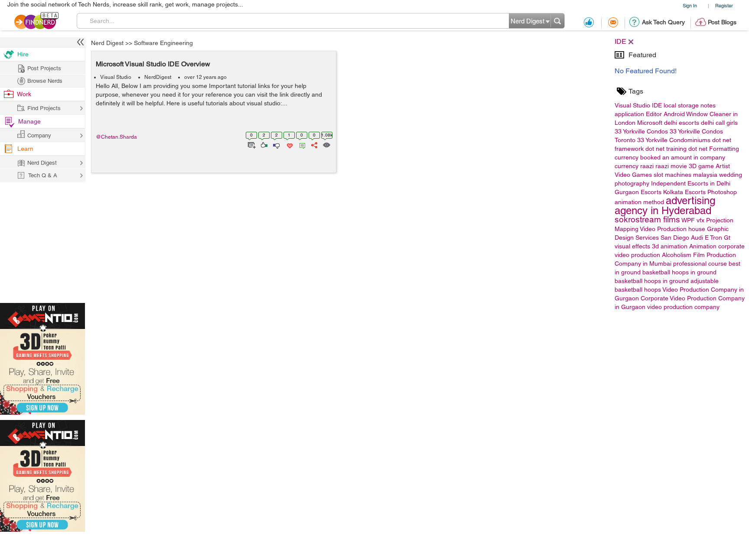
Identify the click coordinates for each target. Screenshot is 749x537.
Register (724, 5)
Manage (29, 121)
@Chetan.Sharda (116, 137)
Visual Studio (115, 77)
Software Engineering (163, 42)
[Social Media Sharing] (313, 144)
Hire (23, 54)
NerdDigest (157, 77)
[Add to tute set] (250, 144)
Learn (25, 148)
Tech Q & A (42, 175)
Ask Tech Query (663, 22)
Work (24, 94)
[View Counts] (326, 144)
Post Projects (44, 68)
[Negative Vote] (275, 144)
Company (39, 135)
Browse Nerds (44, 81)
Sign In (690, 5)
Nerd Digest (107, 42)
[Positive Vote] (263, 144)
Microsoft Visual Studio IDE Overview (153, 64)
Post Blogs (722, 22)
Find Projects (44, 108)
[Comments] (301, 144)
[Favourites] (289, 144)
